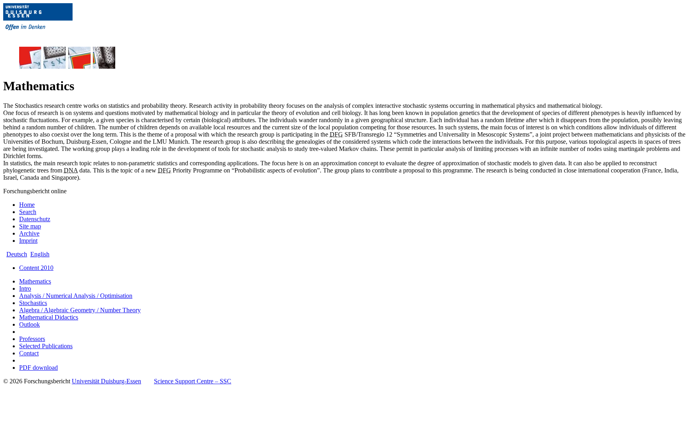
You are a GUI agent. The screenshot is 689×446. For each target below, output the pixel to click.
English (39, 254)
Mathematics (35, 281)
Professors (32, 338)
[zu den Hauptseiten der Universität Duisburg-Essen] (49, 36)
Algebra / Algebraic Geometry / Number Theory (80, 310)
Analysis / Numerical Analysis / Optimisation (75, 295)
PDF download (38, 367)
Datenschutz (34, 219)
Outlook (29, 324)
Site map (30, 226)
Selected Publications (46, 346)
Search (27, 211)
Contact (29, 353)
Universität (106, 381)
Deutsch (16, 254)
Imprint (28, 240)
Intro (25, 288)
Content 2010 (36, 267)
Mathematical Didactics (48, 317)
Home (27, 204)
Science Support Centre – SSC (192, 381)
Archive (29, 233)
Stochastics (33, 302)
